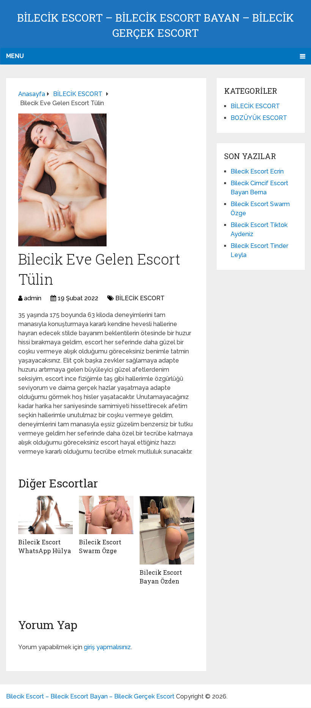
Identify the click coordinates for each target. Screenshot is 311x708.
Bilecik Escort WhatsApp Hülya (44, 546)
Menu (15, 56)
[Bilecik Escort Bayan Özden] (167, 530)
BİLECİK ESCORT (140, 298)
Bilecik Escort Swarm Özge (100, 546)
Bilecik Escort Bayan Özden (161, 576)
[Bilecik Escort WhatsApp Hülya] (45, 515)
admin (32, 298)
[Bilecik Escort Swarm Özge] (106, 515)
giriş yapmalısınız (107, 647)
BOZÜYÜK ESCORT (259, 117)
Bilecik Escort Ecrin (257, 171)
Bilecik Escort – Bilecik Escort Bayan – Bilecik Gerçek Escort (90, 696)
